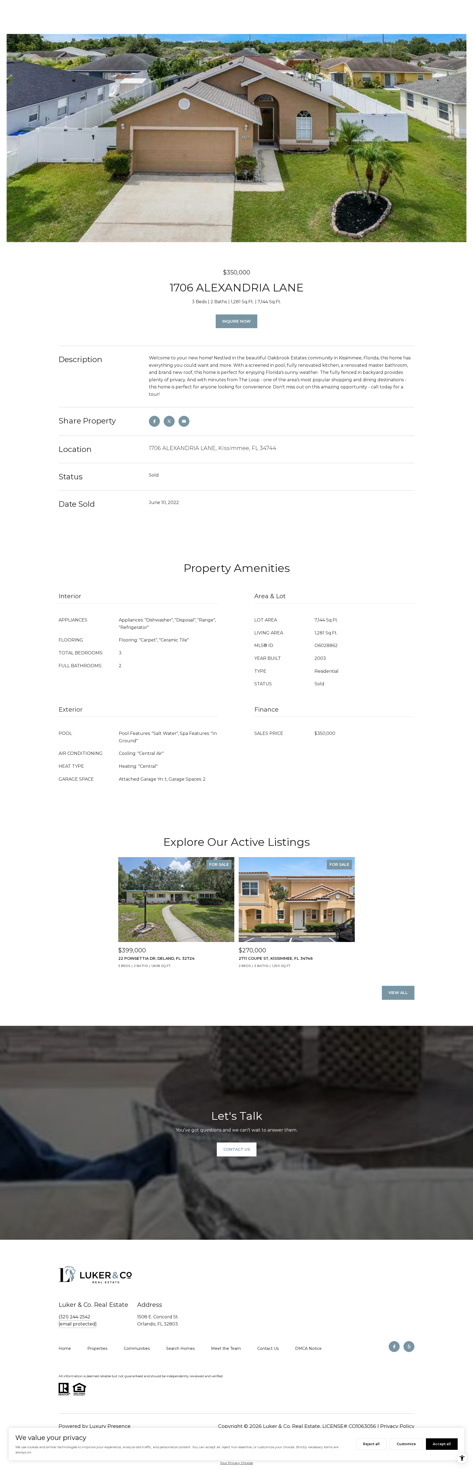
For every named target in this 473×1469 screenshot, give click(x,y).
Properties (97, 1348)
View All (398, 992)
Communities (137, 1348)
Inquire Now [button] (236, 321)
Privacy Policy (397, 1426)
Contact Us (268, 1348)
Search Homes (180, 1348)
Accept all (442, 1444)
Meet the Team (226, 1348)
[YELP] (408, 1346)
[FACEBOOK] (394, 1346)
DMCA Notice (308, 1348)
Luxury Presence (110, 1426)
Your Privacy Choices (236, 1463)
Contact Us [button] (236, 1149)
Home (65, 1348)
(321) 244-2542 (74, 1316)
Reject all (371, 1444)
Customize (406, 1444)
